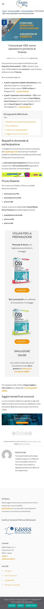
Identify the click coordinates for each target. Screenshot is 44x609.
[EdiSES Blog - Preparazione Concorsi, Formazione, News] (22, 4)
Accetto (12, 605)
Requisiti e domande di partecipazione (21, 122)
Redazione (33, 58)
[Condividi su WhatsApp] (14, 433)
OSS (38, 441)
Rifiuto (20, 605)
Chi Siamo (8, 571)
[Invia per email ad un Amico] (26, 433)
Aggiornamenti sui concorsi (17, 134)
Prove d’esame (12, 126)
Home (4, 11)
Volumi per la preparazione (16, 130)
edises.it (4, 556)
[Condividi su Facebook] (18, 433)
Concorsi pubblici (14, 11)
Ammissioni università (12, 585)
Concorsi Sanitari (27, 11)
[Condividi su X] (22, 433)
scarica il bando (23, 91)
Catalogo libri (9, 580)
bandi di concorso (25, 444)
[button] (3, 4)
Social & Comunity (11, 575)
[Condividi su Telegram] (30, 433)
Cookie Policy (31, 605)
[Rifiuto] (41, 603)
